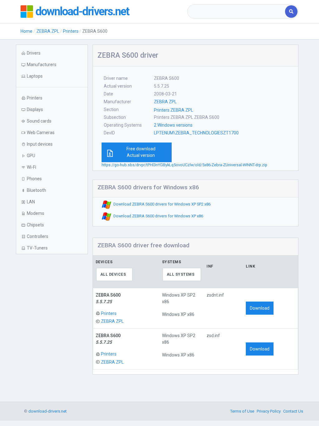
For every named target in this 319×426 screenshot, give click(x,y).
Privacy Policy (269, 411)
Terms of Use (242, 411)
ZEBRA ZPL (47, 31)
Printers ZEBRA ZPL (173, 110)
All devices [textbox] (113, 274)
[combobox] (236, 11)
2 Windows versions (173, 125)
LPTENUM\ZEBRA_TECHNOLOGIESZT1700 (196, 132)
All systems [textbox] (181, 274)
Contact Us (293, 411)
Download (259, 308)
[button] (51, 76)
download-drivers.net (82, 11)
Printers (71, 31)
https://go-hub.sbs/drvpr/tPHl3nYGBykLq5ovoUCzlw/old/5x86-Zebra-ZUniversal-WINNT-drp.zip (184, 164)
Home (26, 31)
